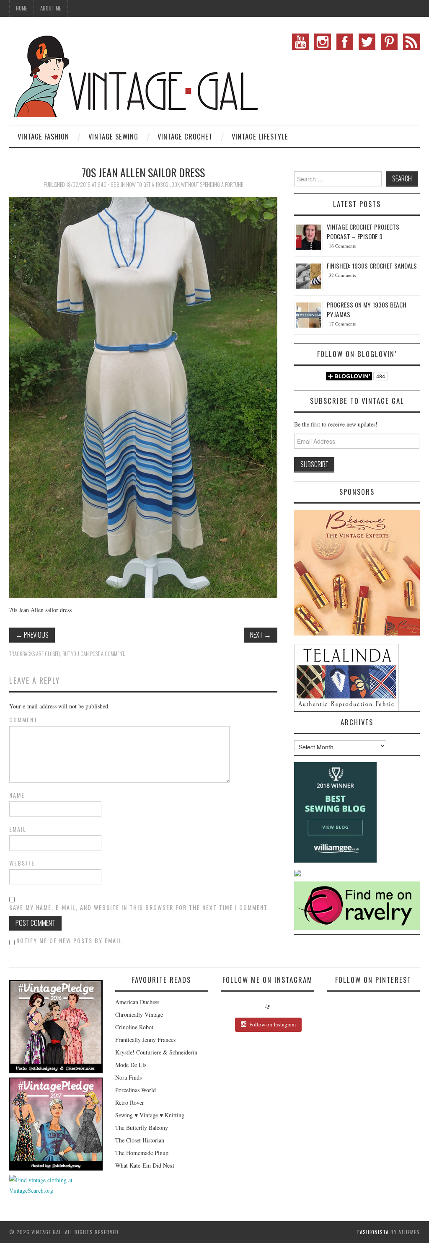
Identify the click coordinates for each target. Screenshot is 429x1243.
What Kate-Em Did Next (144, 1165)
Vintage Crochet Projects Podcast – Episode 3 (363, 231)
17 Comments (342, 323)
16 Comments (342, 246)
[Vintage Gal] (135, 74)
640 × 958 (108, 185)
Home (21, 8)
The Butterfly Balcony (141, 1128)
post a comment (107, 654)
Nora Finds (128, 1077)
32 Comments (342, 275)
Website (22, 863)
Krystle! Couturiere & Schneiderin (156, 1052)
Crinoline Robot (134, 1027)
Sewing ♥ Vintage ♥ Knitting (149, 1115)
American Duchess (137, 1002)
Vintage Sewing (113, 136)
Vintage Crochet (185, 136)
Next (260, 634)
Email (17, 829)
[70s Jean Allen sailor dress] (143, 397)
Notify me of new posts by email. (70, 940)
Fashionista (373, 1232)
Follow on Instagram (272, 1024)
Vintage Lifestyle (260, 136)
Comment (23, 720)
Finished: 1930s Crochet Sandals (372, 265)
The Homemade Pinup (141, 1153)
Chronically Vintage (139, 1014)
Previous (32, 634)
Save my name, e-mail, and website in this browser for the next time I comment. (139, 907)
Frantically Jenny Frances (145, 1040)
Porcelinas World (135, 1090)
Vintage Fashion (43, 136)
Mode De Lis (130, 1065)
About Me (50, 8)
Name (17, 795)
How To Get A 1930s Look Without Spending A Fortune (184, 185)
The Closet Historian (139, 1140)
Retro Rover (129, 1102)
